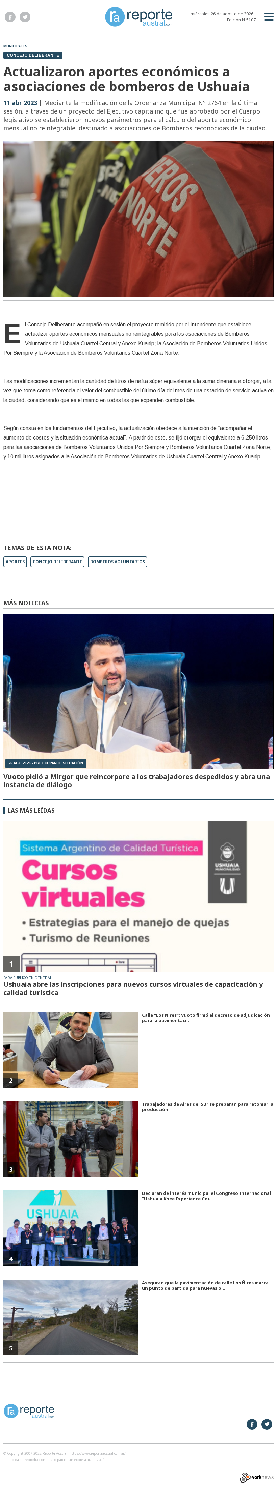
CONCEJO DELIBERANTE (57, 562)
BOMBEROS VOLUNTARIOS (117, 562)
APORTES (15, 562)
